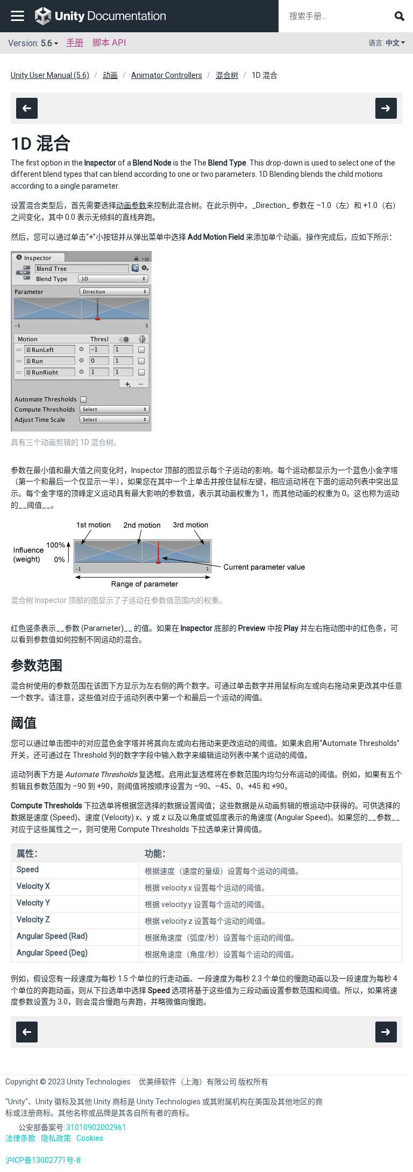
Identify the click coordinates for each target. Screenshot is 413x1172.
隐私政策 (56, 1138)
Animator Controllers (166, 75)
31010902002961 (96, 1127)
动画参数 (131, 205)
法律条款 (20, 1138)
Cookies (89, 1138)
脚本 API (109, 42)
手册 (74, 42)
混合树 (227, 75)
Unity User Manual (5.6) (50, 75)
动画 (110, 75)
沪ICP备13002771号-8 (43, 1160)
